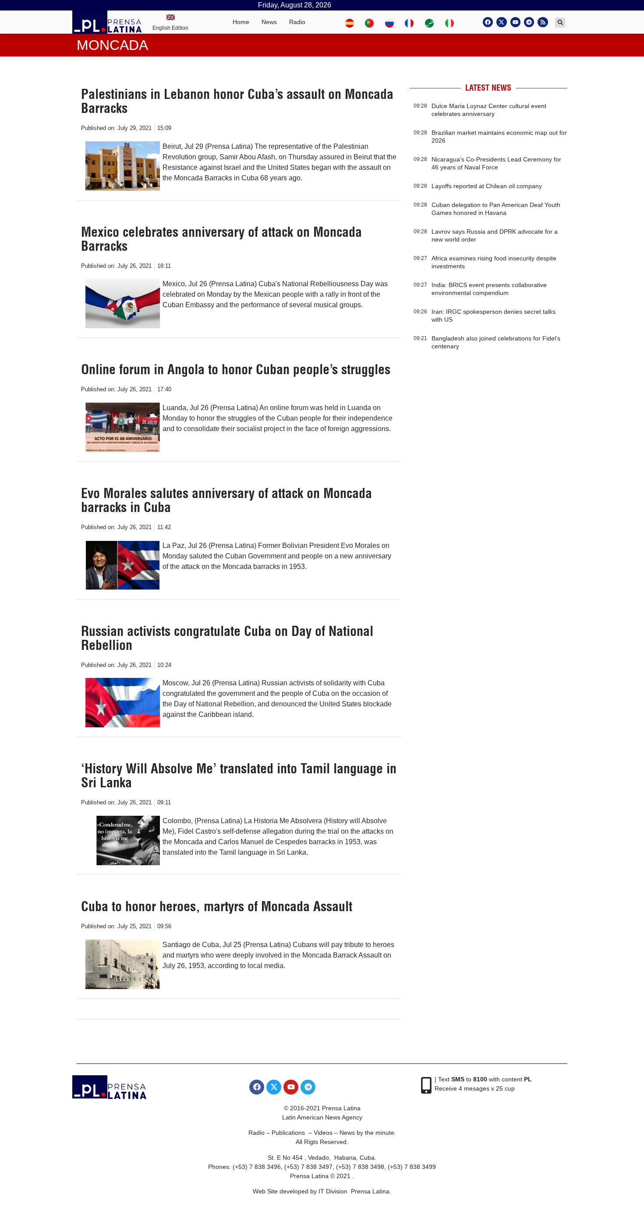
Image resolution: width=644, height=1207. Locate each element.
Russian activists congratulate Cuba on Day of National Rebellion (227, 638)
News (269, 21)
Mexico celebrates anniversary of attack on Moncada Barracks (221, 239)
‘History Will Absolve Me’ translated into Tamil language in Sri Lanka (238, 775)
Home (241, 21)
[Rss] (543, 22)
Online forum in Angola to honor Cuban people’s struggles (235, 369)
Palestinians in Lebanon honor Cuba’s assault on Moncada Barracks (237, 101)
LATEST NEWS (488, 88)
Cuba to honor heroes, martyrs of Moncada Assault (216, 906)
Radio (297, 21)
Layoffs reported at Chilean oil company (487, 185)
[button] (560, 23)
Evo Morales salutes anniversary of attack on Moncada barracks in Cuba (226, 500)
